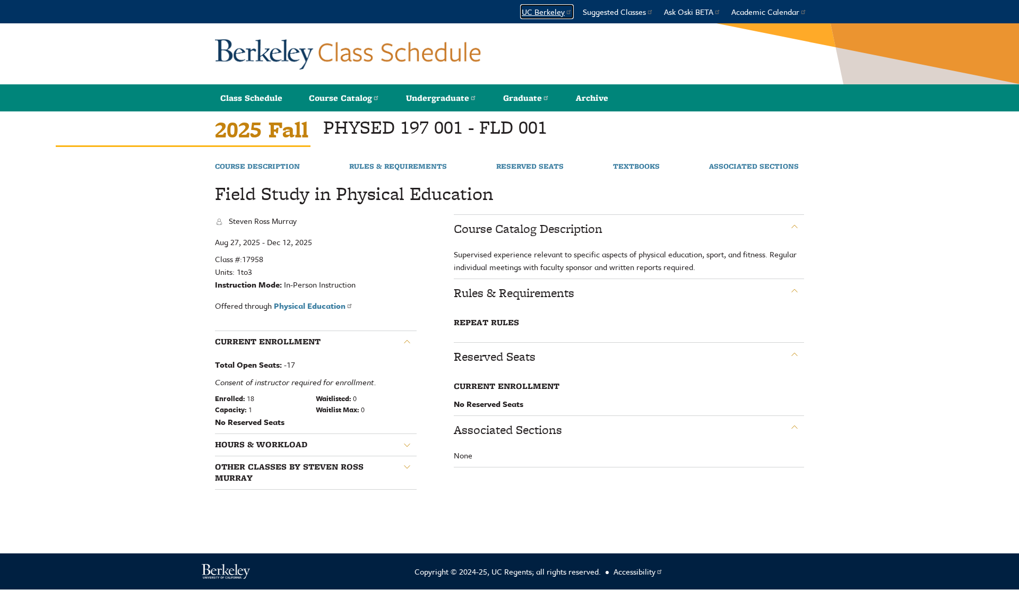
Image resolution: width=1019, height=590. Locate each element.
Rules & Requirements (398, 166)
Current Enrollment (268, 341)
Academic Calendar (765, 12)
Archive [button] (592, 97)
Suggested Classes (614, 12)
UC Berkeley (543, 12)
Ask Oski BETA (688, 12)
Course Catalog (340, 97)
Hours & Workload (261, 444)
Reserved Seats (530, 166)
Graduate (522, 97)
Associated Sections (754, 166)
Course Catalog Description (528, 228)
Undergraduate (437, 97)
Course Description (257, 166)
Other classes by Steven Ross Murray (289, 472)
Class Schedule (251, 97)
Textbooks (636, 166)
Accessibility (634, 571)
